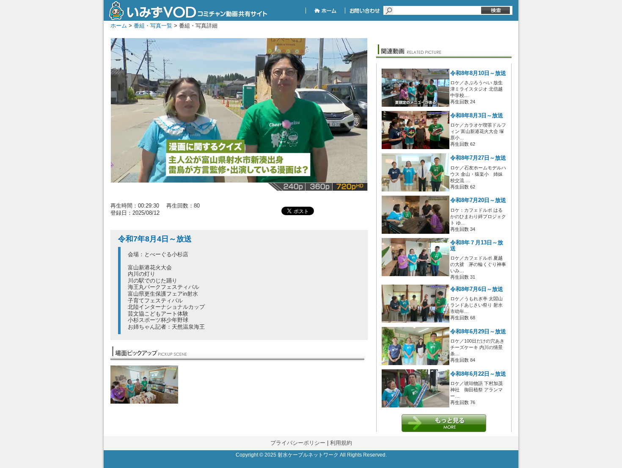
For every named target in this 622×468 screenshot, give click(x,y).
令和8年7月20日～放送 (478, 200)
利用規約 (341, 443)
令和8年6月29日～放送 (478, 332)
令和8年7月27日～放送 (478, 158)
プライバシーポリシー (297, 443)
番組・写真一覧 (153, 25)
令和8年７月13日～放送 (476, 245)
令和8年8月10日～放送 (478, 73)
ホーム (118, 25)
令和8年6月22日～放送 (478, 374)
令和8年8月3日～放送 (476, 116)
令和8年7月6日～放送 (476, 289)
